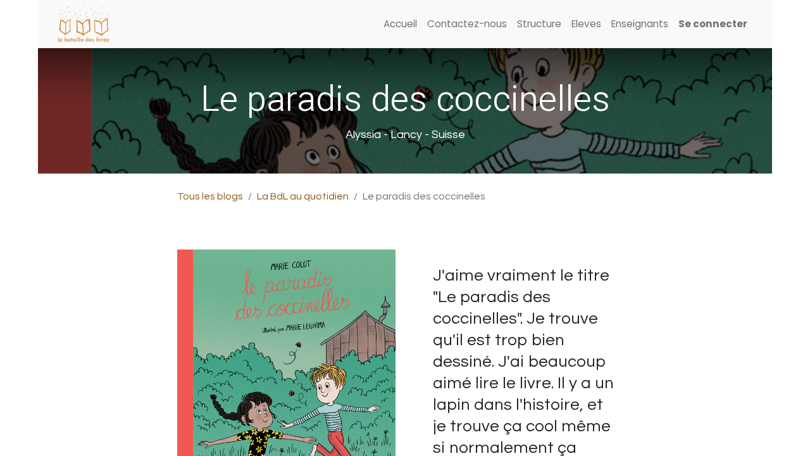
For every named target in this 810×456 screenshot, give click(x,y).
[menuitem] (400, 24)
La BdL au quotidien (303, 196)
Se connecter (712, 23)
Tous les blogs (210, 196)
